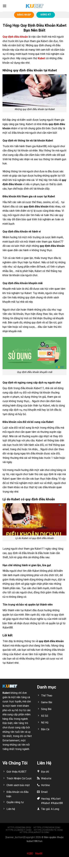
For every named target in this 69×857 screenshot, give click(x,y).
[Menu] (5, 6)
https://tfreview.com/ (46, 827)
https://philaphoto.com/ (35, 832)
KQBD (30, 853)
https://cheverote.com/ (48, 830)
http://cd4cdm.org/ (19, 827)
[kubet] (34, 6)
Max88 (38, 853)
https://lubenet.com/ (19, 830)
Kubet (41, 58)
